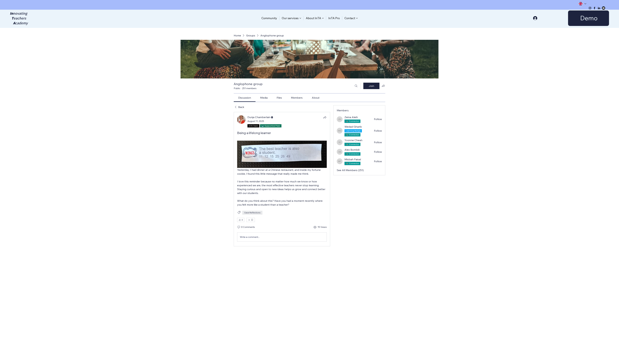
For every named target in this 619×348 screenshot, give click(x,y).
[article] (282, 179)
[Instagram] (590, 8)
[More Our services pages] (300, 18)
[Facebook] (594, 8)
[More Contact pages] (357, 18)
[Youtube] (603, 8)
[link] (244, 97)
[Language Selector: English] (582, 3)
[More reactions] (250, 220)
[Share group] (383, 86)
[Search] (356, 86)
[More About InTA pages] (323, 18)
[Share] (325, 117)
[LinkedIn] (599, 8)
